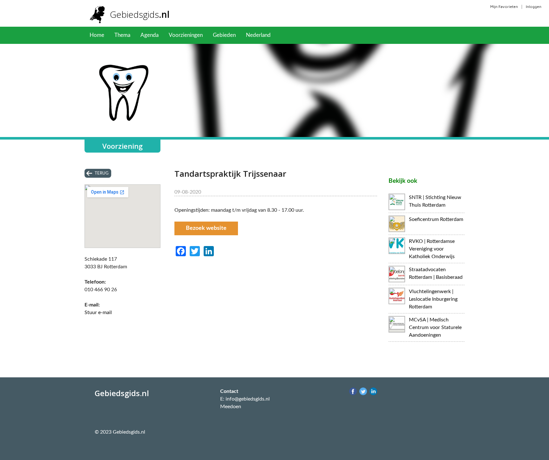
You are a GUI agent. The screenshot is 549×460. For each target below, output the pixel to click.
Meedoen (230, 406)
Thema (122, 35)
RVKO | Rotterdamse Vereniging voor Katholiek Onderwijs (432, 249)
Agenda (149, 35)
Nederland (258, 35)
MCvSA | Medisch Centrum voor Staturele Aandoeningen (435, 327)
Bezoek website (206, 228)
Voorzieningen (186, 35)
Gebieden (224, 35)
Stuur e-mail (98, 312)
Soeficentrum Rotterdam (436, 219)
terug (102, 173)
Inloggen (533, 6)
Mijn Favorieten (504, 6)
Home (97, 35)
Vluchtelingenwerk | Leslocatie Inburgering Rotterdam (433, 299)
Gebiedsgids (140, 14)
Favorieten (293, 35)
